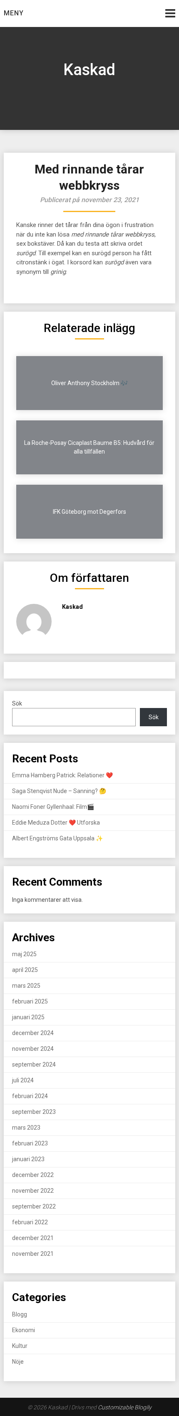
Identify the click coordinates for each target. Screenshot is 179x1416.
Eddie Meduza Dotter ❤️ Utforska (56, 822)
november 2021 (33, 1253)
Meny (14, 13)
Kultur (19, 1346)
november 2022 (33, 1190)
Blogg (19, 1314)
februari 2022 (30, 1222)
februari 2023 (30, 1143)
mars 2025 (26, 985)
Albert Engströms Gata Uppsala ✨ (57, 838)
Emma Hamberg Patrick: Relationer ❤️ (62, 775)
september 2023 (34, 1111)
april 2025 (25, 970)
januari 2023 (28, 1159)
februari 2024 (30, 1096)
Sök (17, 703)
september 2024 (34, 1064)
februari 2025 (30, 1001)
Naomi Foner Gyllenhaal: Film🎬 (53, 806)
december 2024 (33, 1033)
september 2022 (34, 1206)
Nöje (18, 1361)
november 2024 (33, 1048)
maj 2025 (24, 954)
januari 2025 (28, 1017)
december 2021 (33, 1238)
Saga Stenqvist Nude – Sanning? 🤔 (59, 791)
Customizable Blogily (125, 1407)
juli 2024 (23, 1080)
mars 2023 (26, 1127)
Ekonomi (23, 1330)
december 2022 (33, 1175)
